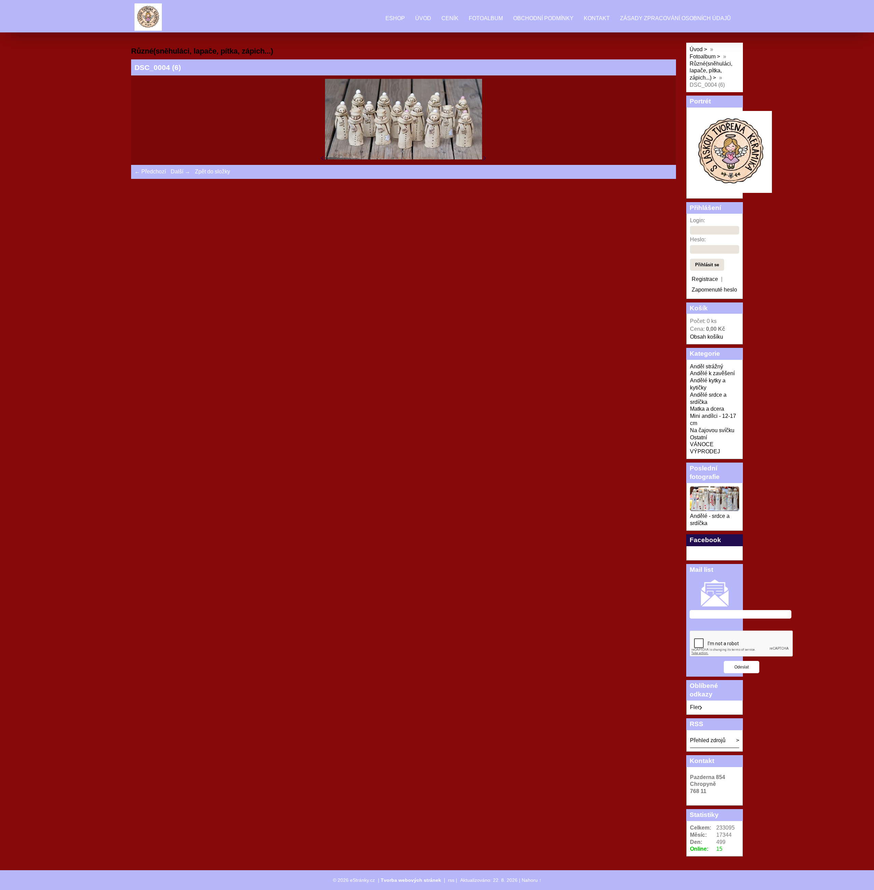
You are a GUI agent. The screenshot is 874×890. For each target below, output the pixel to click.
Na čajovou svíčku (712, 430)
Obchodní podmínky (543, 18)
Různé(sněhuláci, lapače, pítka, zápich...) (711, 71)
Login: (697, 220)
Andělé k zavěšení (712, 373)
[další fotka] (484, 157)
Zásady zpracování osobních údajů (675, 18)
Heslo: (698, 239)
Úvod (423, 18)
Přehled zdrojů (707, 740)
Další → (180, 171)
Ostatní (698, 437)
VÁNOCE (702, 444)
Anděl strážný (706, 366)
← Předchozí (150, 171)
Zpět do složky (212, 171)
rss (451, 880)
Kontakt (597, 18)
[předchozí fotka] (323, 157)
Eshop (395, 18)
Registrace (705, 279)
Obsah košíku (706, 337)
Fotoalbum (486, 18)
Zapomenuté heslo (714, 290)
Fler (695, 707)
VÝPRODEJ (705, 451)
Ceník (450, 18)
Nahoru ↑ (531, 880)
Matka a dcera (707, 409)
